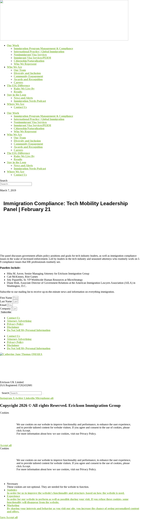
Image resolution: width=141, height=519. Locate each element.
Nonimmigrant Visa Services (30, 54)
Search (5, 393)
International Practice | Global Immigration (39, 51)
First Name (6, 297)
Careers (18, 82)
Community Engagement (28, 76)
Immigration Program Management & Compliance (43, 48)
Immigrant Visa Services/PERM (32, 57)
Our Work (13, 45)
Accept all (6, 445)
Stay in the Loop (16, 94)
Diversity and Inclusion (27, 73)
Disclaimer (13, 327)
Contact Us (20, 107)
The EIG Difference (18, 85)
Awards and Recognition (28, 79)
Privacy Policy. (88, 433)
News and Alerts (23, 97)
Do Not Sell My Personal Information (28, 330)
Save (3, 517)
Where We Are (15, 104)
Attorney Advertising (19, 320)
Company (5, 308)
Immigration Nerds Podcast (30, 101)
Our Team (20, 70)
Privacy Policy (15, 324)
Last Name (6, 301)
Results (18, 91)
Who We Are (14, 67)
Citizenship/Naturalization (29, 60)
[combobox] (16, 184)
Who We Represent (25, 63)
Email (3, 305)
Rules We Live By (24, 88)
